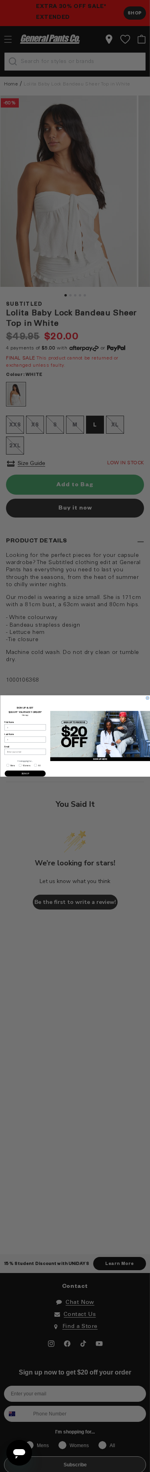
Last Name (9, 734)
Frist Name (9, 722)
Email (6, 746)
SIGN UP (25, 773)
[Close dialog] (147, 698)
